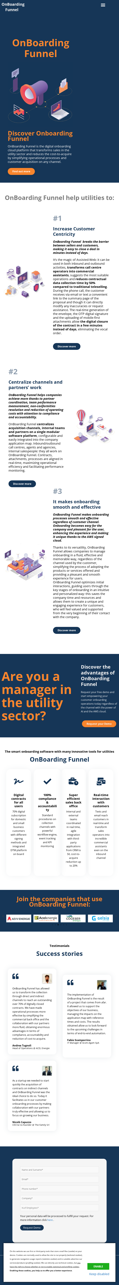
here (50, 1219)
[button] (103, 5)
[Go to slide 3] (58, 924)
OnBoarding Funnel (13, 7)
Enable (98, 1266)
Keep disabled (99, 1274)
